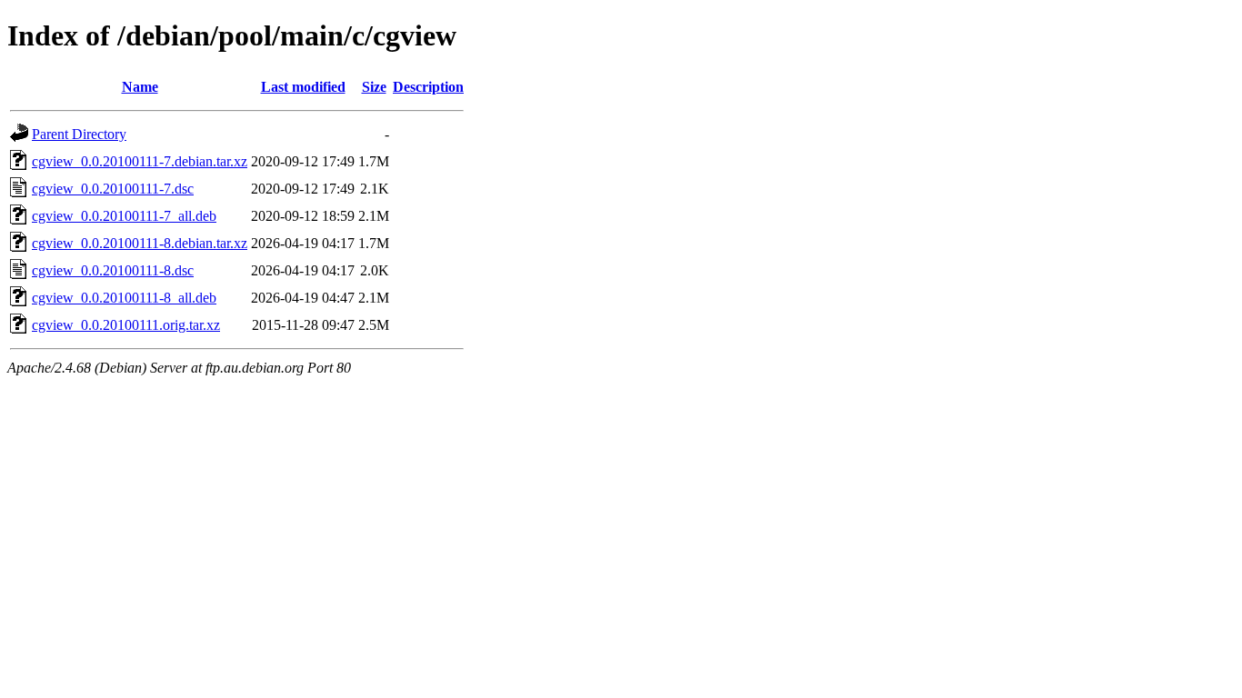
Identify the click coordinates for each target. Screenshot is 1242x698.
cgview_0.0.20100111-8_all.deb (124, 297)
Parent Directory (79, 134)
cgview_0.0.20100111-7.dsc (113, 188)
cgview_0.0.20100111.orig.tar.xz (126, 325)
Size (374, 87)
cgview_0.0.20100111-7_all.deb (124, 216)
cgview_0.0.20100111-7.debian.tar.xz (139, 161)
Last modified (303, 87)
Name (140, 87)
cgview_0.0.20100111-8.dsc (113, 270)
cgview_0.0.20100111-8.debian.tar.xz (139, 243)
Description (428, 87)
